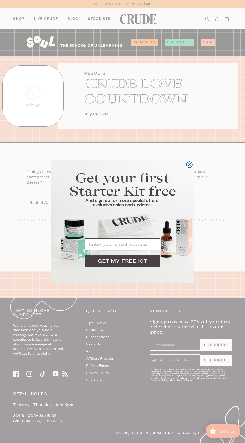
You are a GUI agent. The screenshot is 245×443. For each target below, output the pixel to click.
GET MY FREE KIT (122, 261)
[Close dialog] (189, 165)
